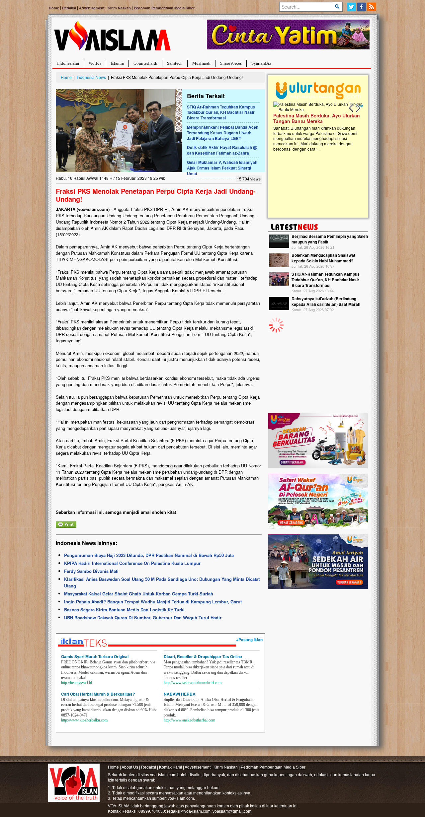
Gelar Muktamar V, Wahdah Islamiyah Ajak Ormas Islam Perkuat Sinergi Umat (222, 167)
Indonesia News (91, 77)
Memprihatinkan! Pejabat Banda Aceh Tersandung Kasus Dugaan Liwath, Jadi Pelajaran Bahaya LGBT (222, 132)
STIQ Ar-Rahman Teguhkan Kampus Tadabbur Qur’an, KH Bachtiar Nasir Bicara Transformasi (221, 112)
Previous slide (351, 108)
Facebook (362, 7)
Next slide (358, 108)
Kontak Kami (170, 767)
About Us (130, 767)
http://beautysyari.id (76, 682)
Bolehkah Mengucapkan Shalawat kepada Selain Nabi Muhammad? (323, 258)
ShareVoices (231, 63)
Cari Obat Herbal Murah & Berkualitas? (98, 694)
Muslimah (201, 63)
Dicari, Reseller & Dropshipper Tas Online (203, 656)
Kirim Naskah (119, 7)
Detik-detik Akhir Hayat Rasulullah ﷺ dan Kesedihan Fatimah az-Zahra (222, 150)
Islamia (117, 63)
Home (54, 7)
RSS (372, 7)
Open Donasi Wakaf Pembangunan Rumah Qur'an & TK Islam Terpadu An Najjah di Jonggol (316, 126)
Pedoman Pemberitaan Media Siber (164, 7)
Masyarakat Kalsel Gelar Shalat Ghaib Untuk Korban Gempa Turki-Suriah (138, 593)
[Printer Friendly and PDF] (66, 523)
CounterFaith (145, 63)
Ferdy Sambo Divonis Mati (91, 571)
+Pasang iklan (249, 640)
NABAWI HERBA (180, 694)
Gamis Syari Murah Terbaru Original (94, 656)
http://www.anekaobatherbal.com (189, 720)
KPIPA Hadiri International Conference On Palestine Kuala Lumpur (132, 563)
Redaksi (69, 7)
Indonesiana (68, 63)
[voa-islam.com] (112, 38)
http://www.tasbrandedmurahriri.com (192, 682)
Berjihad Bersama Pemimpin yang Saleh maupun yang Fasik (330, 239)
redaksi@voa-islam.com (189, 811)
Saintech (175, 63)
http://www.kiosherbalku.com (84, 720)
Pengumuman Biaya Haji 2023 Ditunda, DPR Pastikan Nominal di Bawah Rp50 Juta (149, 555)
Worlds (95, 63)
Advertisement (92, 7)
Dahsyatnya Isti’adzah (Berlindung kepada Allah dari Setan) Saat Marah (326, 301)
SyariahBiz (261, 63)
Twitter (351, 7)
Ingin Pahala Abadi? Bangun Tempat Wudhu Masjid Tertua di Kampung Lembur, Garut (153, 601)
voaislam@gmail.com (231, 811)
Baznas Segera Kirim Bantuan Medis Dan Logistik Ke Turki (124, 609)
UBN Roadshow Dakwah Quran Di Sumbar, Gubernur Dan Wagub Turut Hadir (142, 617)
